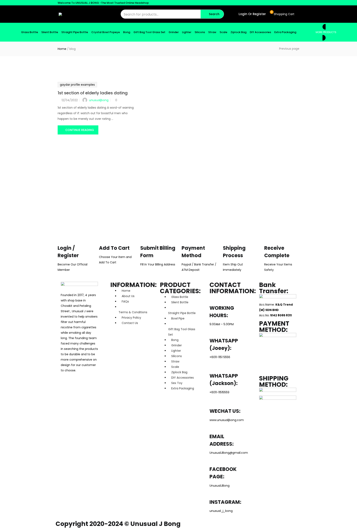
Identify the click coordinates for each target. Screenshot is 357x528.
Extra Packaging (285, 32)
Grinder (174, 32)
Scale (223, 32)
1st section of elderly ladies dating (93, 93)
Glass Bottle (29, 32)
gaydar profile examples (77, 85)
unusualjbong (98, 100)
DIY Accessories (260, 32)
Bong (126, 32)
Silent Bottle (49, 32)
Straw (212, 32)
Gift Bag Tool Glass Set (149, 32)
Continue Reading (79, 130)
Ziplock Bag (238, 32)
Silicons (200, 32)
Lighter (186, 32)
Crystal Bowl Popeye (105, 32)
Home (62, 49)
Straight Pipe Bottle (74, 32)
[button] (282, 14)
